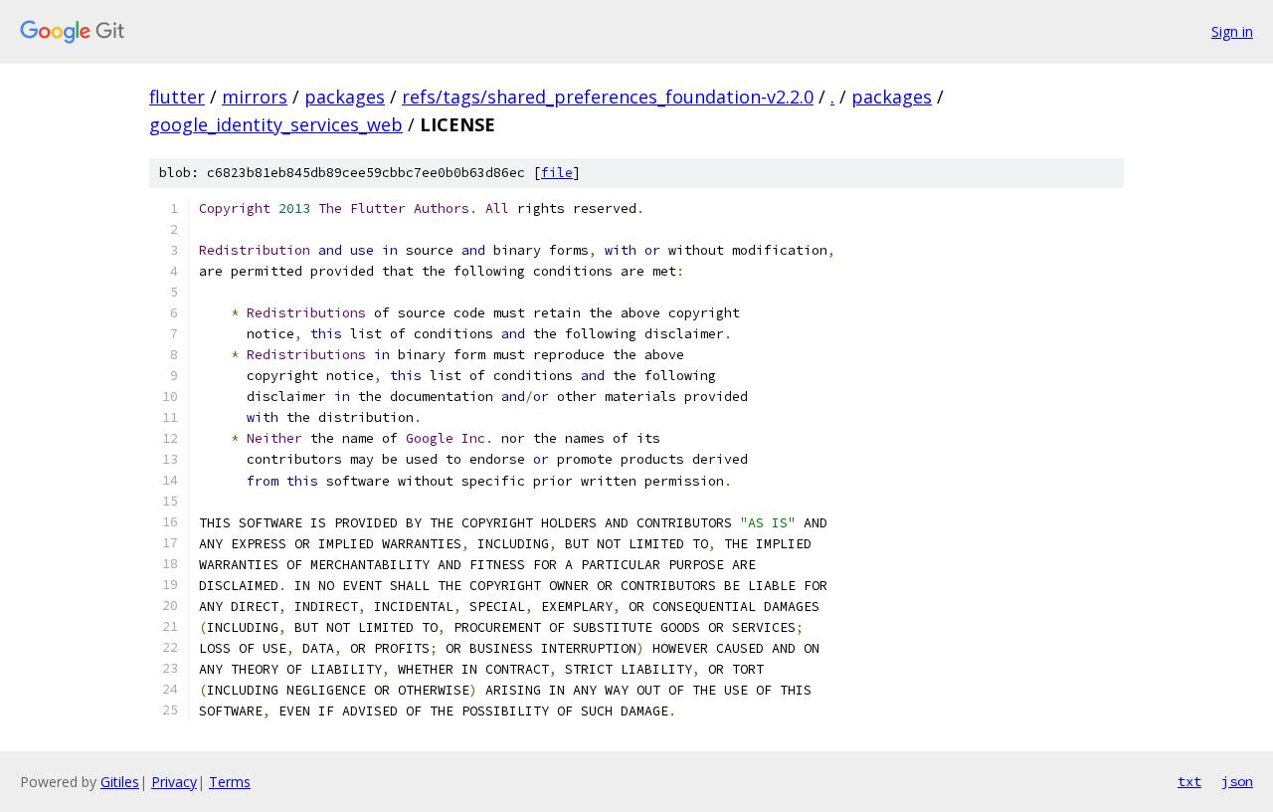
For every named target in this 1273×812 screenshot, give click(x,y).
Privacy (174, 781)
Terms (230, 781)
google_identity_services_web (276, 124)
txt (1189, 781)
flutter (177, 96)
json (1237, 781)
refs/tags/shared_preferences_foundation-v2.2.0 (608, 96)
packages (344, 96)
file (557, 172)
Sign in (1232, 31)
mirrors (254, 96)
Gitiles (119, 781)
